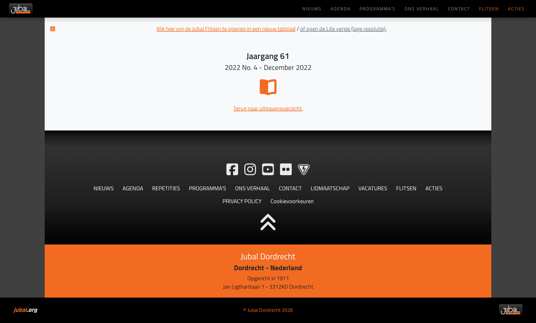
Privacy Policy (242, 201)
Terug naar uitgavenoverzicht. (268, 108)
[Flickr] (286, 170)
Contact (459, 8)
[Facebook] (232, 170)
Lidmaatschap (330, 188)
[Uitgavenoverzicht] (52, 29)
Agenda (341, 8)
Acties (516, 8)
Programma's (378, 8)
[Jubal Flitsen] (304, 170)
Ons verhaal (422, 8)
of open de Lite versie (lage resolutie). (343, 28)
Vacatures (372, 188)
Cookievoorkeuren (292, 201)
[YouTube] (268, 170)
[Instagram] (250, 170)
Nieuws (312, 8)
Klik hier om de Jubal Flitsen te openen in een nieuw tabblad (226, 28)
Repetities (166, 188)
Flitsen (489, 8)
